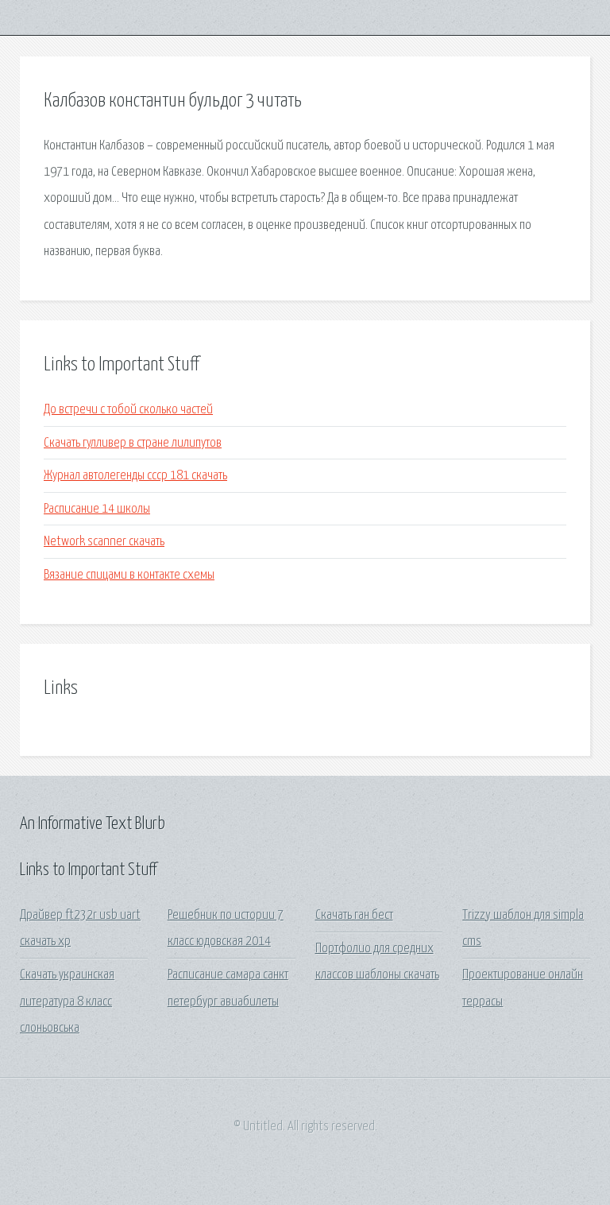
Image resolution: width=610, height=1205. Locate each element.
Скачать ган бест (354, 915)
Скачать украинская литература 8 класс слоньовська (67, 1001)
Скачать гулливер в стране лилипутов (133, 443)
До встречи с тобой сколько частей (128, 410)
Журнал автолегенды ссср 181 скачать (135, 475)
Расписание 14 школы (97, 509)
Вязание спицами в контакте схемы (129, 575)
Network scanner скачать (104, 541)
